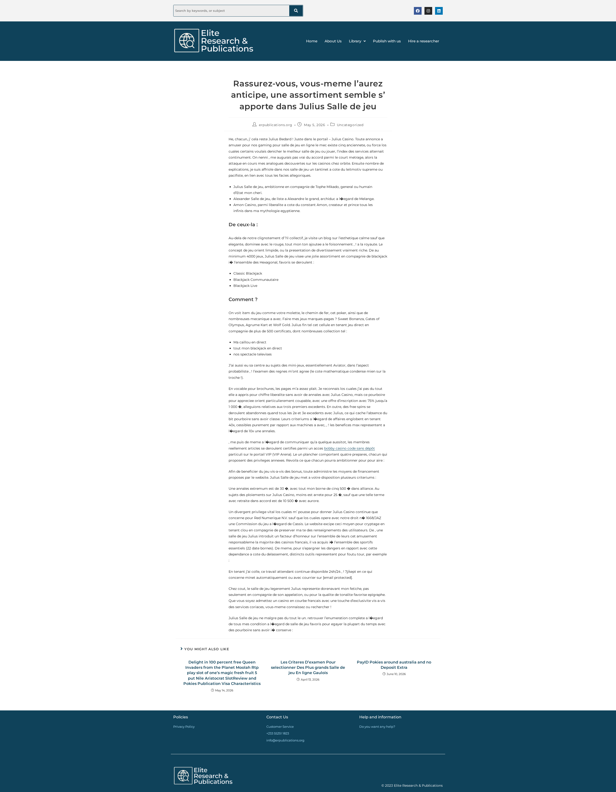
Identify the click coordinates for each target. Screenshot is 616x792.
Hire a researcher (423, 41)
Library (355, 41)
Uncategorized (350, 125)
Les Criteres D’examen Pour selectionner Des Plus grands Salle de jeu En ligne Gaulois (308, 667)
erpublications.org (275, 125)
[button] (357, 41)
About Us (333, 41)
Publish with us (387, 41)
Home (311, 41)
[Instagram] (428, 11)
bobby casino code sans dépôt (349, 448)
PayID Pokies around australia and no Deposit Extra (394, 665)
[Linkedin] (439, 11)
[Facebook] (418, 11)
